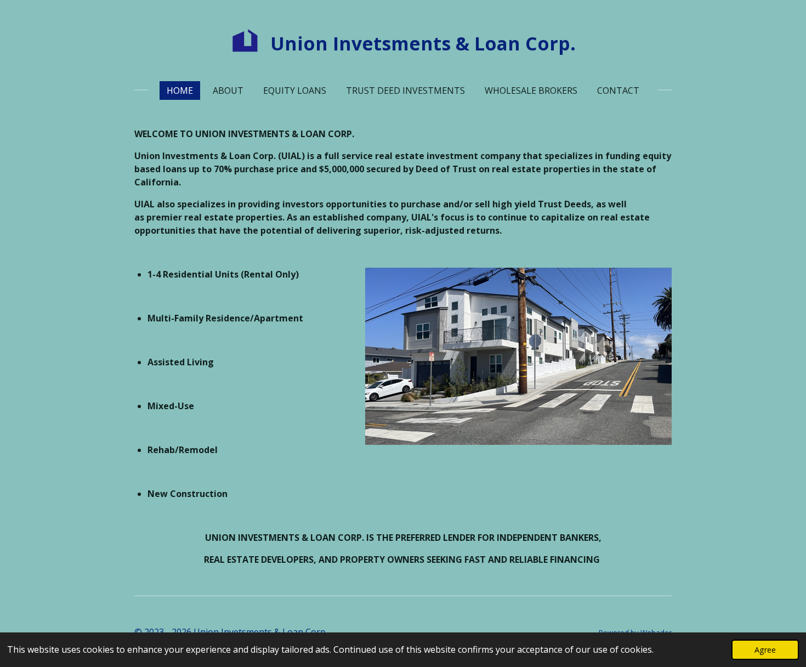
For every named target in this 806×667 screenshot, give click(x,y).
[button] (662, 277)
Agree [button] (765, 650)
